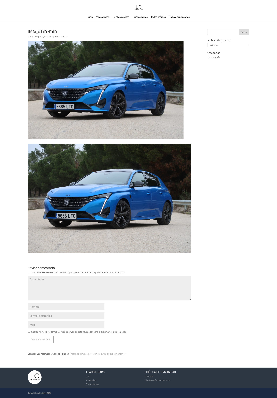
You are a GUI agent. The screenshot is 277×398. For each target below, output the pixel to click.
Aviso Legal (149, 376)
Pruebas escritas (121, 17)
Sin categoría (213, 57)
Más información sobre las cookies (157, 380)
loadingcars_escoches (42, 36)
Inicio (90, 17)
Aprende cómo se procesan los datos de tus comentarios (98, 353)
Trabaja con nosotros (179, 17)
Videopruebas (102, 17)
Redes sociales (158, 17)
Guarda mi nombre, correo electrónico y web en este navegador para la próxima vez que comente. (78, 331)
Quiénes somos (140, 17)
